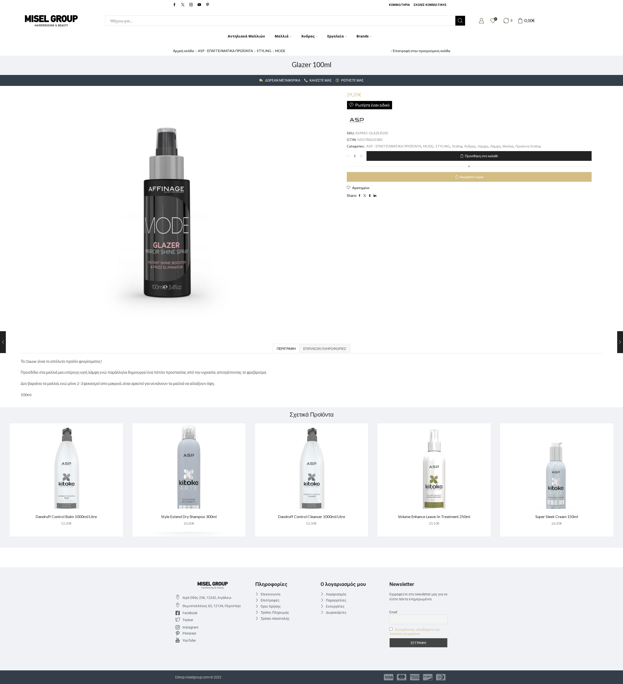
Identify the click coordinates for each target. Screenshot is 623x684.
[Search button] (460, 21)
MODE (280, 51)
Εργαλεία (335, 36)
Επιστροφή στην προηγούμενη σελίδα (421, 51)
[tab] (286, 348)
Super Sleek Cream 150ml (556, 516)
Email (393, 612)
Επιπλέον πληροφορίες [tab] (324, 349)
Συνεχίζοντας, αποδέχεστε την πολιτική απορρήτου (414, 631)
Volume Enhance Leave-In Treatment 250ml (434, 516)
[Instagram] (191, 5)
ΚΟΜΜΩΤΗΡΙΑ (399, 5)
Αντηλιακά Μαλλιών (246, 36)
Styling (457, 146)
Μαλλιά (282, 36)
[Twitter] (182, 5)
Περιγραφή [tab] (286, 349)
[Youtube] (199, 5)
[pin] (207, 5)
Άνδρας (308, 36)
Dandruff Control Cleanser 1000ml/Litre (311, 516)
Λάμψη (483, 146)
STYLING (264, 51)
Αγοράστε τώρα (471, 177)
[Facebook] (174, 5)
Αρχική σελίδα (183, 51)
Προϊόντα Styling (528, 146)
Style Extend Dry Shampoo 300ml (189, 516)
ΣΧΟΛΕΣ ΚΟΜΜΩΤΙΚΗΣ (430, 5)
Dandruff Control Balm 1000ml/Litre (66, 516)
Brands (363, 36)
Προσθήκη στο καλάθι (481, 156)
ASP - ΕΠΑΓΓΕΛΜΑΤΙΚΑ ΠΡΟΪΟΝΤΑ (225, 51)
